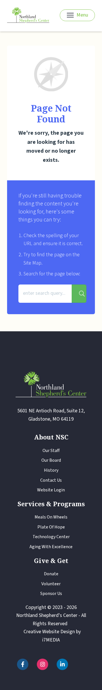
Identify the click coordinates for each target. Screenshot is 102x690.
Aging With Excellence (51, 547)
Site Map (32, 263)
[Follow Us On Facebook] (22, 664)
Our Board (51, 460)
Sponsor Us (51, 593)
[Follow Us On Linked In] (62, 664)
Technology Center (51, 537)
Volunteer (51, 584)
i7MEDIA (51, 639)
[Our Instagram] (42, 664)
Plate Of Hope (51, 527)
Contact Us (51, 480)
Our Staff (51, 450)
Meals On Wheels (51, 517)
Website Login (51, 490)
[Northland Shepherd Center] (28, 15)
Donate (51, 574)
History (51, 470)
